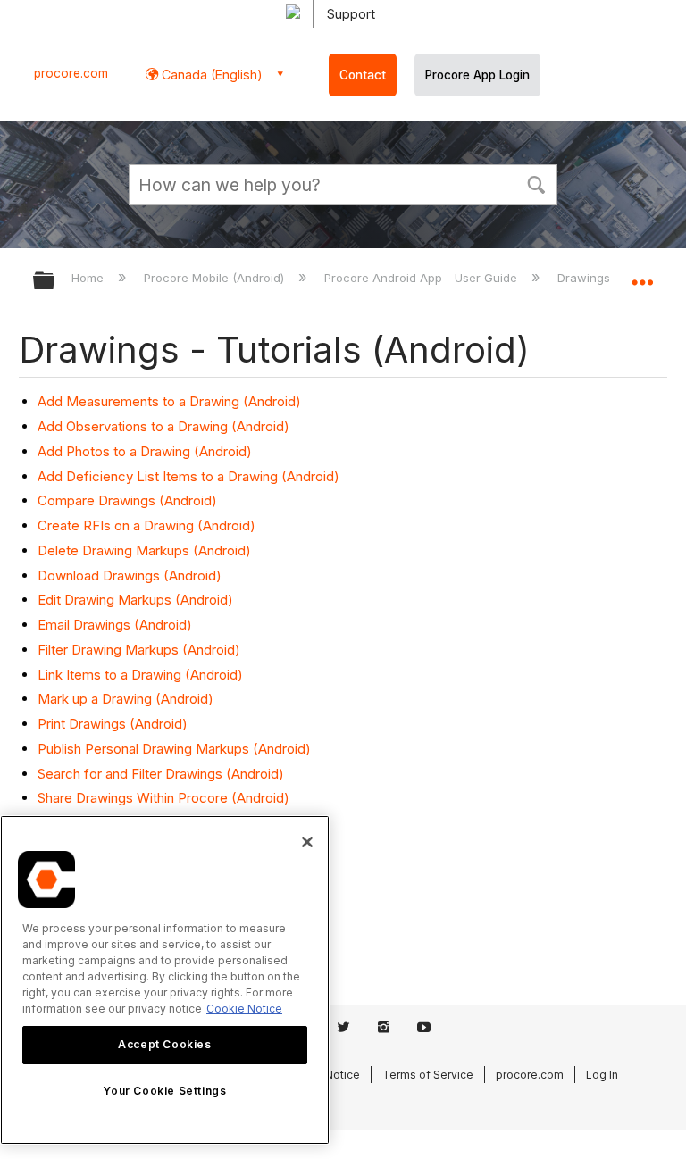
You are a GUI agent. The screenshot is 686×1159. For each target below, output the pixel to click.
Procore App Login (477, 75)
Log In (602, 1074)
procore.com (71, 73)
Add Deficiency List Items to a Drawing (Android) (188, 476)
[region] (165, 980)
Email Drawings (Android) (115, 624)
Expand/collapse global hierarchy (55, 282)
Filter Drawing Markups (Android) (139, 649)
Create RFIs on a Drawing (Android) (146, 525)
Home (89, 278)
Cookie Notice (244, 1008)
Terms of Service (427, 1074)
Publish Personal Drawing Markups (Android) (174, 748)
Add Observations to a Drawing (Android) (163, 426)
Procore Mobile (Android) (216, 278)
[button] (535, 183)
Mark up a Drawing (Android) (125, 698)
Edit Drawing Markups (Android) (135, 599)
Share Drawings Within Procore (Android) (163, 797)
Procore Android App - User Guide (422, 278)
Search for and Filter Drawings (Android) (161, 773)
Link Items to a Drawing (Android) (140, 674)
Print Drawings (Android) (113, 723)
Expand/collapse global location (642, 275)
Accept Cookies (164, 1044)
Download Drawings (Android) (130, 575)
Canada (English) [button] (210, 74)
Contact (362, 75)
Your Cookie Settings (164, 1090)
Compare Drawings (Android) (127, 500)
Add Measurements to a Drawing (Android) (169, 401)
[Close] (307, 842)
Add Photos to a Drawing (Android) (145, 451)
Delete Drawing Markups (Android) (144, 550)
